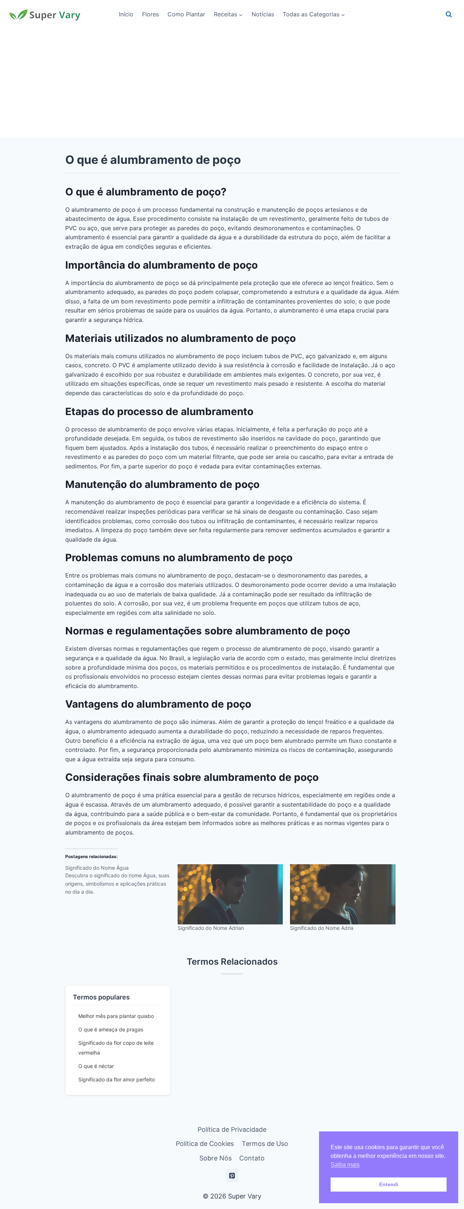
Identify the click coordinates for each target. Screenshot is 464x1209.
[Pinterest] (232, 1175)
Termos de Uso (265, 1143)
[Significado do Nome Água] (121, 882)
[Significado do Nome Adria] (342, 894)
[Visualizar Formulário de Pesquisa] (448, 14)
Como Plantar (186, 14)
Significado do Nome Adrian (211, 928)
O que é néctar (96, 1066)
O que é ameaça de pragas (110, 1029)
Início (126, 14)
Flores (150, 14)
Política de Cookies (205, 1143)
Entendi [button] (388, 1184)
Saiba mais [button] (345, 1165)
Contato (252, 1158)
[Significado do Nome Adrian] (230, 894)
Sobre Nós (215, 1158)
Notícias (263, 14)
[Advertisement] (232, 83)
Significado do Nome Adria (321, 928)
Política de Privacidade (232, 1129)
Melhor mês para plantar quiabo (116, 1016)
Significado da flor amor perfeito (116, 1079)
